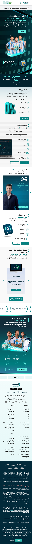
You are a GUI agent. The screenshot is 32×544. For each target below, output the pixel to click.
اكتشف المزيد (10, 369)
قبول (18, 540)
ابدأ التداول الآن (25, 118)
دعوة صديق (26, 438)
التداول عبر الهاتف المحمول (8, 441)
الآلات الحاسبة (11, 416)
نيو (28, 416)
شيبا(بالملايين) (26, 411)
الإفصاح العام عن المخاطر (23, 454)
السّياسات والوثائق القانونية (23, 449)
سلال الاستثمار (11, 424)
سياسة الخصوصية (7, 518)
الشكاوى (27, 427)
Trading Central (16, 289)
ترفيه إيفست (26, 441)
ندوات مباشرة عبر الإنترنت (9, 408)
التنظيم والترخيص (25, 451)
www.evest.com (10, 510)
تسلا (28, 412)
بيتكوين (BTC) (26, 408)
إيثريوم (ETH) (26, 409)
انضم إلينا (23, 207)
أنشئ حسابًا (25, 243)
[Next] (1, 192)
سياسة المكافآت (25, 457)
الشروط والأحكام (25, 456)
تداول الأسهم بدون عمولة (8, 422)
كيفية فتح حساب (25, 424)
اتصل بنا (12, 454)
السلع (13, 430)
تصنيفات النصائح (10, 414)
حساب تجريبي (15, 162)
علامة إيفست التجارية (9, 449)
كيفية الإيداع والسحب (24, 422)
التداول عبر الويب (10, 440)
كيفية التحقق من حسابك (23, 425)
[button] (4, 2)
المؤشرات (12, 433)
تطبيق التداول (11, 438)
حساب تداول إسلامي (10, 425)
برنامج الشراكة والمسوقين (23, 440)
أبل (28, 414)
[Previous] (30, 192)
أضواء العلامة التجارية (9, 451)
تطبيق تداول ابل (11, 443)
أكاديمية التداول (11, 409)
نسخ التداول (16, 243)
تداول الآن (22, 31)
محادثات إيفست (25, 443)
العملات (12, 432)
